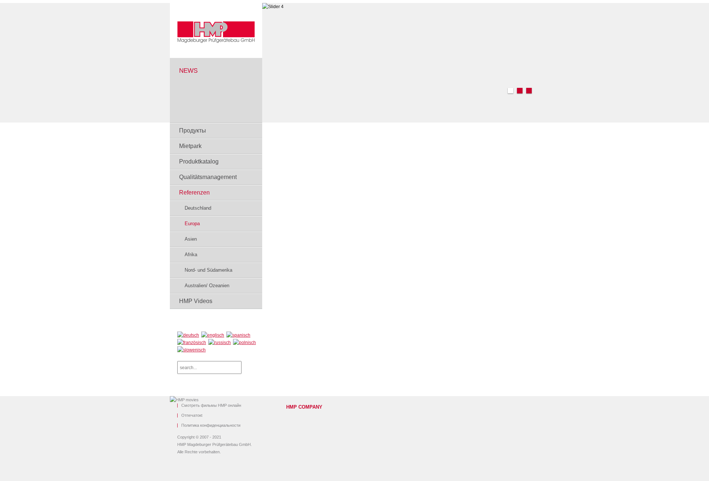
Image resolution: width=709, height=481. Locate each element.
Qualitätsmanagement (208, 177)
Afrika (191, 254)
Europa (192, 223)
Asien (191, 239)
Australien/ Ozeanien (207, 285)
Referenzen (194, 192)
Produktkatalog (199, 161)
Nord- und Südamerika (208, 270)
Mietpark (190, 146)
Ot (191, 415)
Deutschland (198, 208)
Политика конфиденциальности (210, 425)
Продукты (192, 130)
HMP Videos (195, 301)
